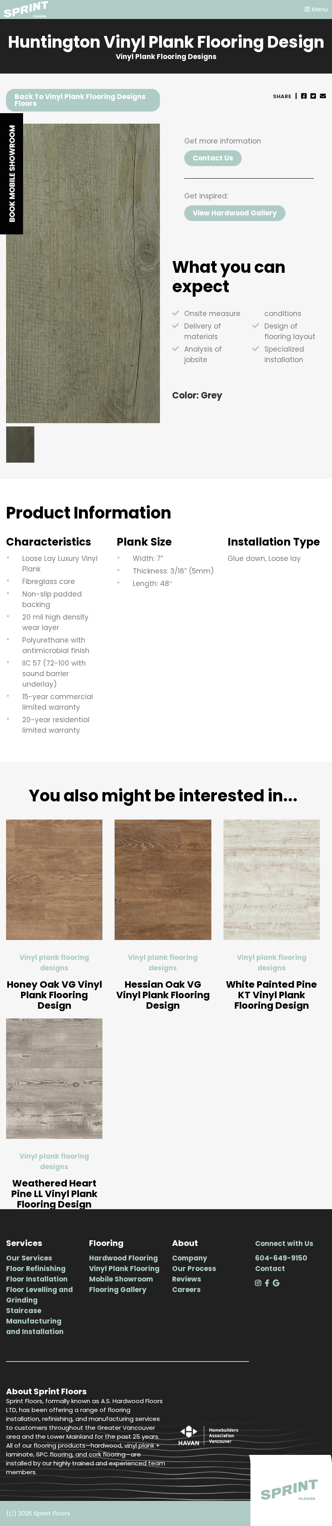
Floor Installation (37, 1279)
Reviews (186, 1279)
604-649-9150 (281, 1258)
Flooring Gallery (118, 1289)
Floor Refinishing (36, 1268)
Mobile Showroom (121, 1279)
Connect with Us (284, 1243)
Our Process (194, 1268)
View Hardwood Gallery (235, 213)
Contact (270, 1268)
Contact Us (213, 158)
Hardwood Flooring (123, 1258)
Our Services (29, 1258)
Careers (186, 1289)
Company (189, 1258)
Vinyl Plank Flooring (124, 1268)
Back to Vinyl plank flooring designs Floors (80, 100)
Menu (320, 9)
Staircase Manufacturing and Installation (35, 1321)
